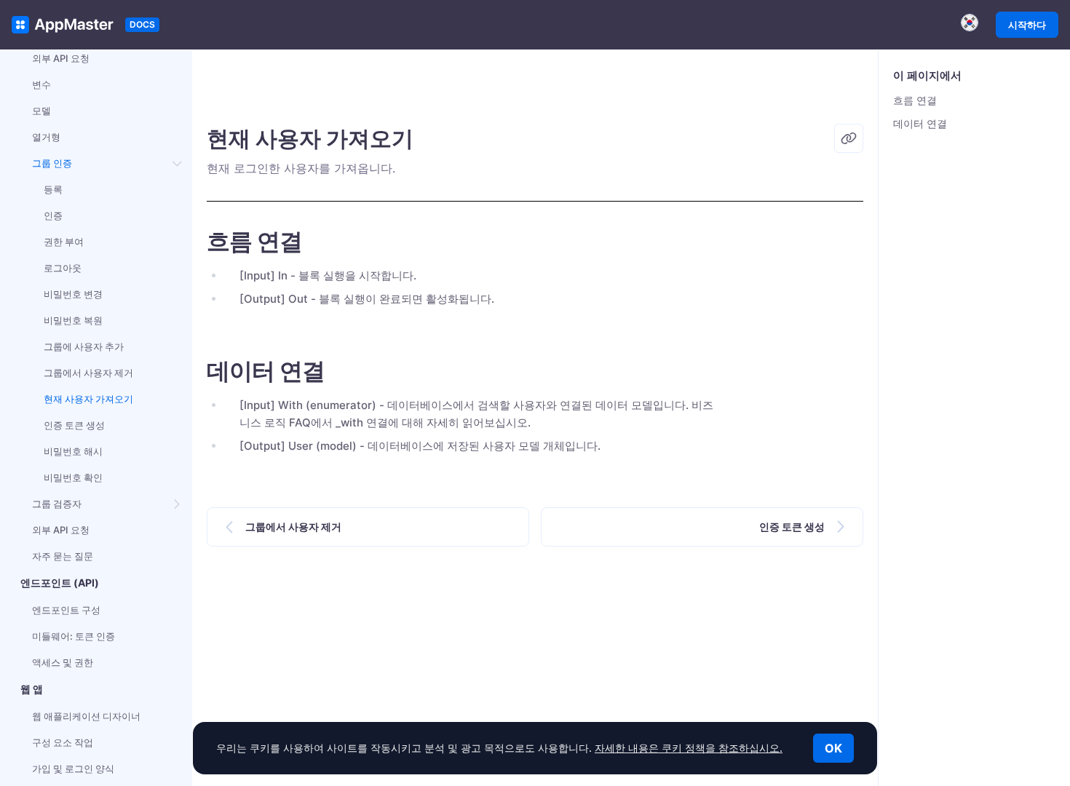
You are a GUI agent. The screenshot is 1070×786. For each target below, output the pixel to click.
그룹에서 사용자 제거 (88, 372)
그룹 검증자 (57, 503)
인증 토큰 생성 (74, 425)
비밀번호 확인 (73, 477)
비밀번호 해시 (73, 451)
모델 (41, 110)
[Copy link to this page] (848, 138)
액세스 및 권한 (62, 662)
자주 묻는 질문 (62, 556)
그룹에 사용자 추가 (84, 346)
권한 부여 (64, 241)
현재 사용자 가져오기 (88, 399)
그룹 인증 (52, 163)
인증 (53, 215)
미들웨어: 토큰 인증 (73, 636)
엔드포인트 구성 (66, 610)
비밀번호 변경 (73, 294)
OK (833, 748)
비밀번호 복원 (73, 320)
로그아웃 (63, 268)
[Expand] (177, 503)
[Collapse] (177, 163)
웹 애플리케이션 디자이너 (86, 716)
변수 (41, 84)
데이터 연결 (920, 123)
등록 (53, 189)
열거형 (46, 137)
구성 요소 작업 (62, 742)
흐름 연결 (915, 100)
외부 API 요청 (61, 58)
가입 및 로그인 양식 (73, 768)
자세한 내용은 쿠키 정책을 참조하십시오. (688, 748)
